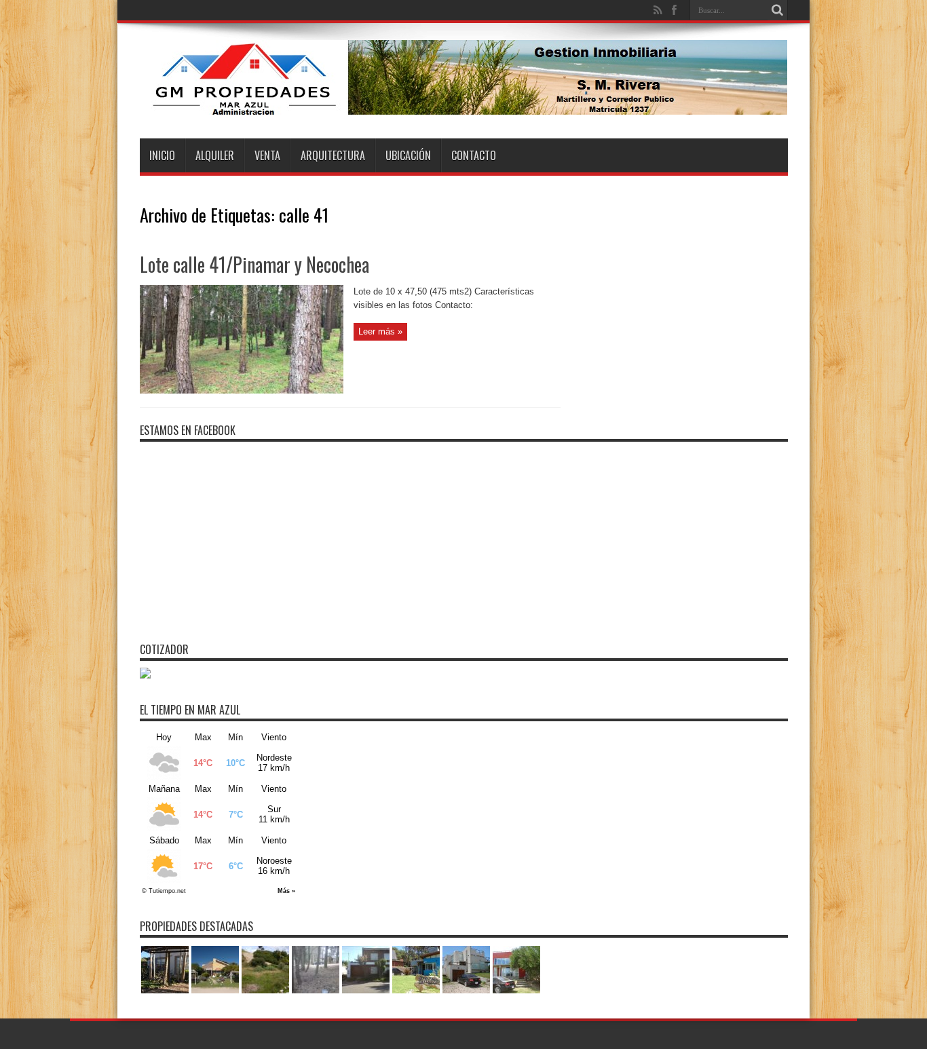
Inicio (162, 155)
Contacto (473, 155)
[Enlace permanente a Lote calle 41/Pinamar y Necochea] (241, 390)
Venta (267, 155)
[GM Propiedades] (463, 104)
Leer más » (380, 331)
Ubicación (408, 155)
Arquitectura (333, 155)
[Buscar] (778, 10)
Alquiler (214, 155)
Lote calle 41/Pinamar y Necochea (254, 264)
